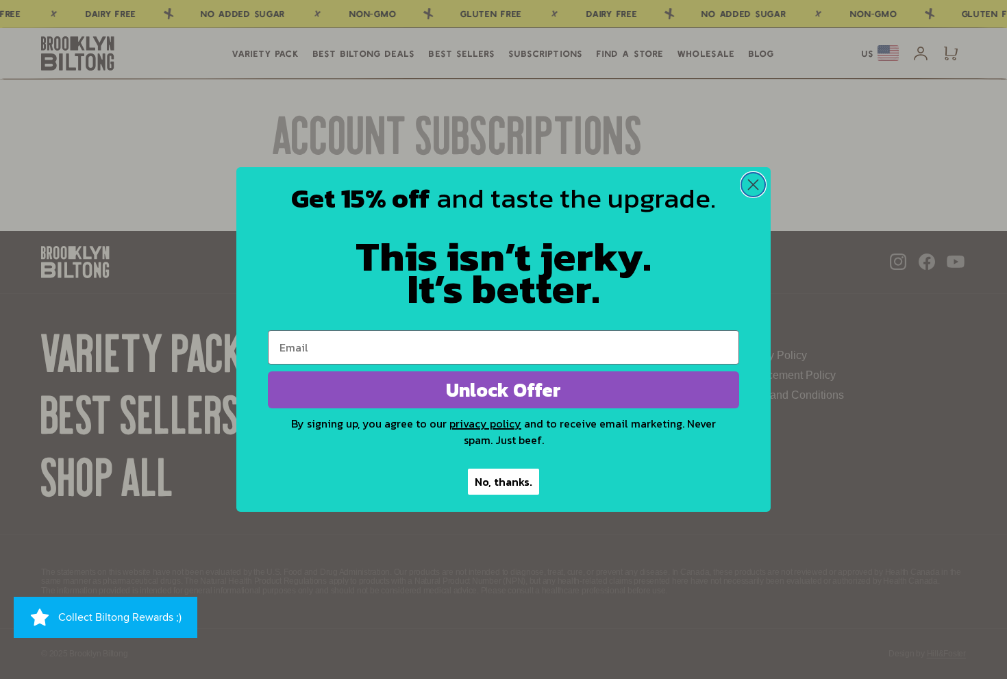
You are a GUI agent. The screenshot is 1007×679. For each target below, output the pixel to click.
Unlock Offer (503, 389)
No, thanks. (503, 481)
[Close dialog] (753, 185)
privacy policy (485, 423)
